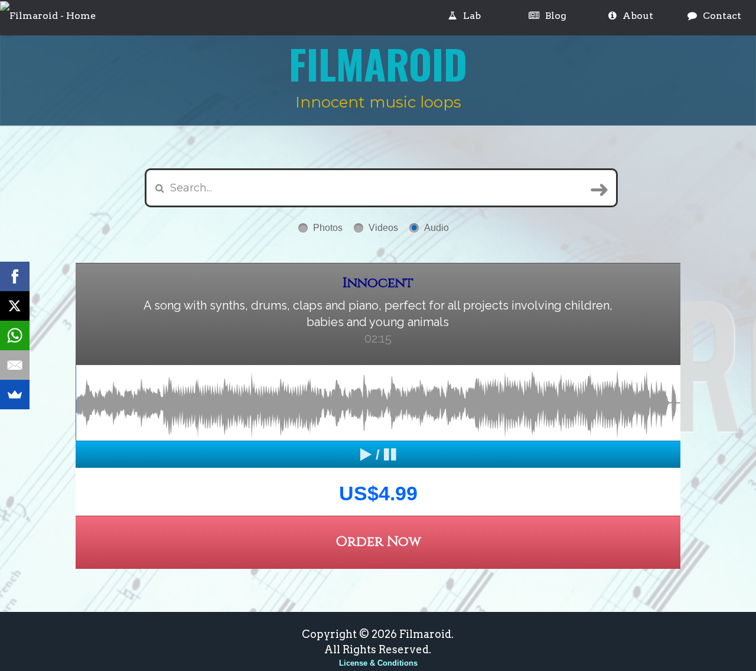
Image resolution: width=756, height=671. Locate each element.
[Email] (15, 365)
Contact (722, 15)
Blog (555, 15)
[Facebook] (15, 276)
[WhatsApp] (15, 335)
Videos (383, 228)
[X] (15, 306)
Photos (328, 228)
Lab (472, 15)
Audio (436, 228)
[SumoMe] (15, 394)
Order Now (378, 542)
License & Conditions (378, 663)
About (638, 15)
